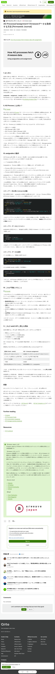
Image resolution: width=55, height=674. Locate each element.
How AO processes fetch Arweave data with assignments (26, 39)
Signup (51, 2)
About (2, 639)
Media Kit (3, 648)
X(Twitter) (10, 485)
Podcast (29, 651)
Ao (14, 29)
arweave (18, 29)
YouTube (30, 648)
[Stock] (9, 521)
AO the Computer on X (39, 403)
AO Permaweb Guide (10, 417)
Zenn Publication (12, 495)
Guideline (3, 646)
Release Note (17, 639)
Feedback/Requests (6, 651)
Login (45, 2)
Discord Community (13, 487)
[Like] (5, 521)
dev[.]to (10, 499)
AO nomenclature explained (12, 419)
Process (17, 112)
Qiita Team (43, 639)
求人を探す (6, 667)
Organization (41, 5)
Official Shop (44, 644)
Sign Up (31, 609)
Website (10, 483)
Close (13, 667)
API (15, 656)
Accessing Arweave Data (30, 99)
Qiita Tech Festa (18, 648)
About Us (3, 662)
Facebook (30, 646)
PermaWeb (23, 29)
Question (15, 5)
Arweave (7, 415)
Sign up (27, 541)
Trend (3, 5)
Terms (2, 641)
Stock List (9, 5)
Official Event (22, 5)
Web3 (11, 29)
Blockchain (6, 29)
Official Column (32, 5)
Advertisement (4, 656)
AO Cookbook (9, 431)
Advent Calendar (18, 646)
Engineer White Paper (19, 653)
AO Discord (24, 403)
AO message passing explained (13, 421)
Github (10, 489)
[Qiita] (4, 2)
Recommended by (14, 554)
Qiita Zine (43, 641)
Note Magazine (12, 497)
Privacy (3, 644)
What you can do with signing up (16, 537)
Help (2, 653)
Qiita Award (17, 651)
